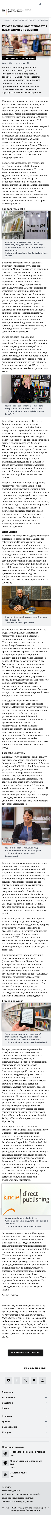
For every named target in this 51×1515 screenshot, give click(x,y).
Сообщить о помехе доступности (17, 1501)
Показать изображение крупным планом (26, 225)
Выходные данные (11, 1490)
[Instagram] (43, 1380)
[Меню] (46, 4)
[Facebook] (18, 1380)
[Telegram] (9, 1380)
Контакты (6, 1487)
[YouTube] (35, 1380)
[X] (26, 1380)
